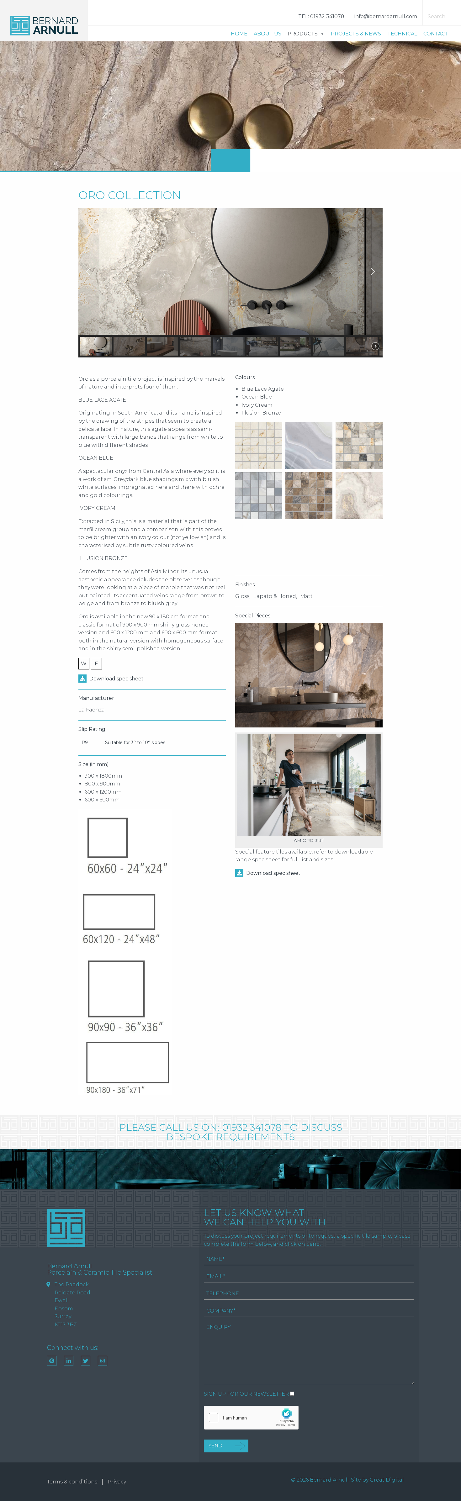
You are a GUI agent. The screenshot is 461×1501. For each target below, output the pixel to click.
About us (267, 34)
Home (239, 34)
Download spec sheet (116, 679)
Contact (435, 34)
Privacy (117, 1482)
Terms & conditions (72, 1482)
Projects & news (356, 34)
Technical (402, 34)
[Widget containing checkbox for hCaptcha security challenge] (251, 1418)
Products (303, 34)
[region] (230, 282)
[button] (88, 272)
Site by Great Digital (377, 1480)
